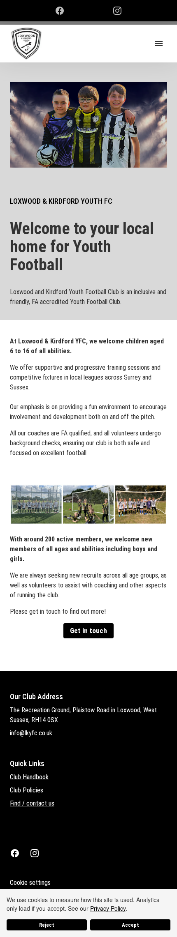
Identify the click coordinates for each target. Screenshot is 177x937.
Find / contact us (32, 803)
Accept (130, 925)
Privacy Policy (108, 908)
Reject (46, 925)
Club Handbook (29, 777)
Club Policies (26, 790)
